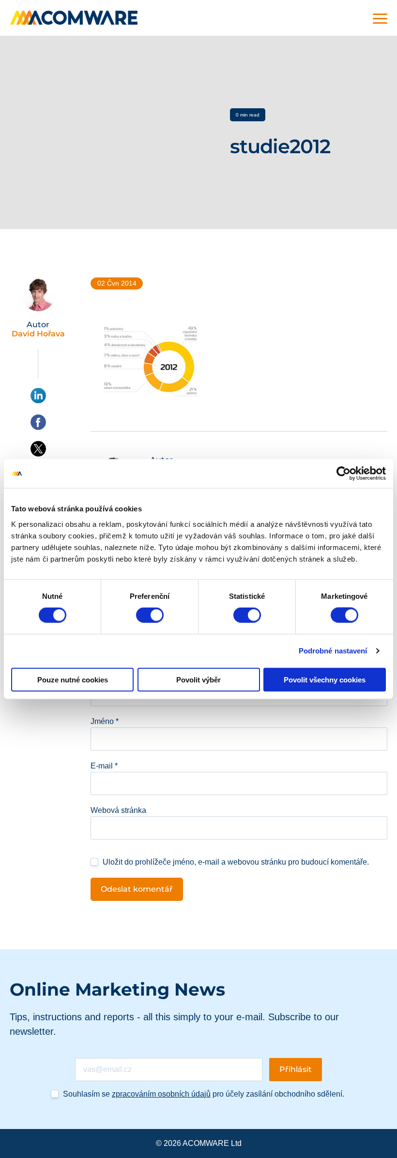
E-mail (104, 766)
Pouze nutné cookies (72, 679)
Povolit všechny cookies (325, 679)
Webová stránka (118, 810)
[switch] (150, 615)
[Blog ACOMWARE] (74, 18)
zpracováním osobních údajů (161, 1094)
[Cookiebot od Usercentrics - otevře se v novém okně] (343, 473)
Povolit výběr (198, 679)
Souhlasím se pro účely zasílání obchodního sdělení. (203, 1094)
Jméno (105, 721)
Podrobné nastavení (333, 651)
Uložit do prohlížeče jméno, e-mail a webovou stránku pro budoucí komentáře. (236, 862)
